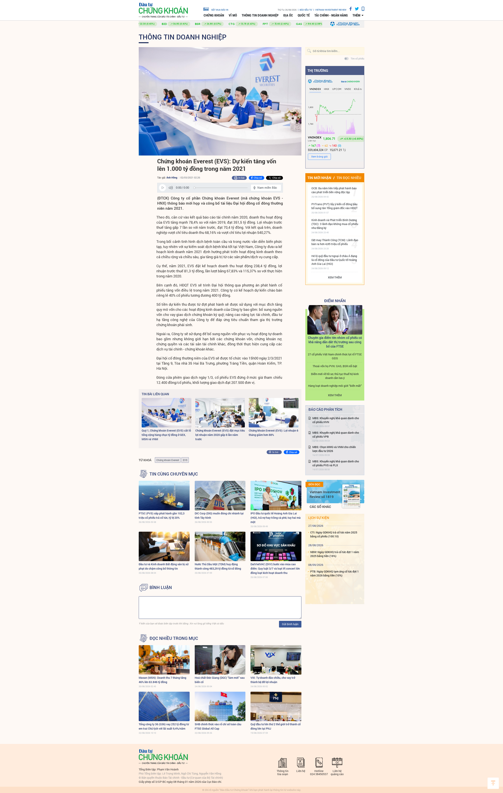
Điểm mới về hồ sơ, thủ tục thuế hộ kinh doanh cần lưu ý (335, 376)
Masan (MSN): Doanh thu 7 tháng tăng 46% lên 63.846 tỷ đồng (162, 680)
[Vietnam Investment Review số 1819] (351, 496)
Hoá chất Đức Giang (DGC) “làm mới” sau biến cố (220, 680)
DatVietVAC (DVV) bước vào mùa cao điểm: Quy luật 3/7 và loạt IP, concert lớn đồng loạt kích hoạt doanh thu (275, 568)
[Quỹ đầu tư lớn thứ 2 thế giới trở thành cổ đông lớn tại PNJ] (276, 706)
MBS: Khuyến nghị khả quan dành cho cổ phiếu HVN (335, 420)
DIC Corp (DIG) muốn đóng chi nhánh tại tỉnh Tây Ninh (219, 515)
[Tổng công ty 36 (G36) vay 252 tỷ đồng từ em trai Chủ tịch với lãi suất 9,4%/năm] (164, 706)
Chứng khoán (214, 15)
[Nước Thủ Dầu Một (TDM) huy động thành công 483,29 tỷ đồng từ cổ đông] (220, 546)
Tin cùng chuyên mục (174, 474)
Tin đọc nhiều (349, 177)
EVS (185, 460)
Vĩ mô (233, 15)
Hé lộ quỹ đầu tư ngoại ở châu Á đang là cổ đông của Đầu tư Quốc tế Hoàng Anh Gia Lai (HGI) (334, 260)
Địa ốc (288, 15)
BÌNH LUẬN (161, 587)
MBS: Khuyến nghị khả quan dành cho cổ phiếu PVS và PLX (335, 463)
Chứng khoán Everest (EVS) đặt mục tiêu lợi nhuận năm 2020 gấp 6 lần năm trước (220, 435)
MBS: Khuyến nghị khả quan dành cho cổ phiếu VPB (335, 434)
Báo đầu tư (306, 9)
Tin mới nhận (319, 177)
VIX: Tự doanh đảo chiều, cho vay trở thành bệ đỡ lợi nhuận (273, 680)
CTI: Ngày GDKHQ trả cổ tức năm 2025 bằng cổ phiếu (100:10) (333, 534)
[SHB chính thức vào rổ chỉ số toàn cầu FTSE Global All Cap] (220, 706)
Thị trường (317, 70)
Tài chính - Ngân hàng (331, 15)
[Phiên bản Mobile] (361, 8)
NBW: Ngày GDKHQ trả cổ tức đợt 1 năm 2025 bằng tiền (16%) (334, 554)
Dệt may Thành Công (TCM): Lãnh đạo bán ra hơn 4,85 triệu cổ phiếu (334, 242)
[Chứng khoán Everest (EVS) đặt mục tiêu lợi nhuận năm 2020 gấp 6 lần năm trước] (220, 412)
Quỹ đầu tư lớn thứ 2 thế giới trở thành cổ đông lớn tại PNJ (276, 726)
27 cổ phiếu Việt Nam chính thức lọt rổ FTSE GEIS (335, 356)
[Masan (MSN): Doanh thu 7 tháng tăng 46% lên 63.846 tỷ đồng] (164, 660)
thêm (356, 15)
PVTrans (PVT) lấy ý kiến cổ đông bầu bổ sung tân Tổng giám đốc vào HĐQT (334, 206)
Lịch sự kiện (318, 517)
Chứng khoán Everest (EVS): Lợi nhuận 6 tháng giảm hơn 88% (273, 433)
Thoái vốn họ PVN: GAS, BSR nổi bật (335, 366)
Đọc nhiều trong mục (174, 638)
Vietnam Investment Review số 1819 (325, 494)
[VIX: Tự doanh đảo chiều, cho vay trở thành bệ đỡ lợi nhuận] (276, 660)
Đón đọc (314, 484)
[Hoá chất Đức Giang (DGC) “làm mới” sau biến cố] (220, 660)
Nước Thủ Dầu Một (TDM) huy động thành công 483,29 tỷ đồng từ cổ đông (218, 566)
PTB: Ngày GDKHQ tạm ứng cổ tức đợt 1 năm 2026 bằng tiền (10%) (334, 573)
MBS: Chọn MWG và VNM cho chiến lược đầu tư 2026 (334, 449)
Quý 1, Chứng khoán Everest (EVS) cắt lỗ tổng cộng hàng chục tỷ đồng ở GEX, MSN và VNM (166, 435)
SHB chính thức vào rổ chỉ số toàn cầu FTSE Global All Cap (218, 726)
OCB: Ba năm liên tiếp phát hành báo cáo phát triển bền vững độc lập (334, 190)
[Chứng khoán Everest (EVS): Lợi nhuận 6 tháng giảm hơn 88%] (273, 412)
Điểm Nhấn (335, 300)
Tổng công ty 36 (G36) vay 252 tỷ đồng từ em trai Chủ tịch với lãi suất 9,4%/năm (164, 726)
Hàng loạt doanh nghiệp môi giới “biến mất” (335, 386)
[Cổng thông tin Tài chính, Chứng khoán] (163, 10)
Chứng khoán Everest (167, 460)
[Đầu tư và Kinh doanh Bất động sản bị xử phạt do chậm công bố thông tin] (164, 546)
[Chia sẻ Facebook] (349, 8)
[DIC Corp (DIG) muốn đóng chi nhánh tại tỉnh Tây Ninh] (220, 495)
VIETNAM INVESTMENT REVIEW (330, 9)
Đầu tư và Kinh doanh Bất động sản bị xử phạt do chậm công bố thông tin (163, 566)
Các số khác (320, 506)
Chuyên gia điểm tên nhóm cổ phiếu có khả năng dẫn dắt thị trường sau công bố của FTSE (335, 342)
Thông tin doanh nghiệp (260, 15)
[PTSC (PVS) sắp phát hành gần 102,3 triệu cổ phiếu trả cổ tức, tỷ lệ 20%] (164, 495)
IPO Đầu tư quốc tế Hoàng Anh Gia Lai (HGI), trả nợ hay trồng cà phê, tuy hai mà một (276, 517)
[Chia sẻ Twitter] (355, 8)
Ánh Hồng (171, 177)
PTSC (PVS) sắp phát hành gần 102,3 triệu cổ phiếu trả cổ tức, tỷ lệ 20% (161, 515)
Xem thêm (335, 277)
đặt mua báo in (219, 9)
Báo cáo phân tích (325, 409)
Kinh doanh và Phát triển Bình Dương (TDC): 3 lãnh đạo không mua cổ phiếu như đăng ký (334, 224)
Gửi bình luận (290, 624)
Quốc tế (304, 15)
